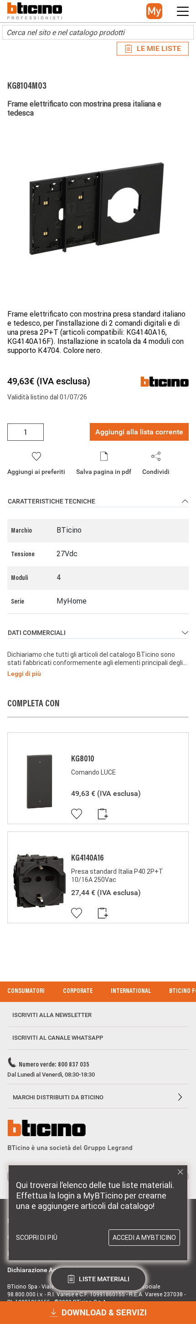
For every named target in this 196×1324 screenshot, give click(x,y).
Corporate (78, 991)
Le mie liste (159, 48)
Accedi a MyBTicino (144, 1237)
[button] (154, 11)
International (131, 991)
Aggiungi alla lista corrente (139, 432)
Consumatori (26, 991)
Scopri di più (36, 1237)
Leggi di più (24, 673)
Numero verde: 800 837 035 (54, 1065)
